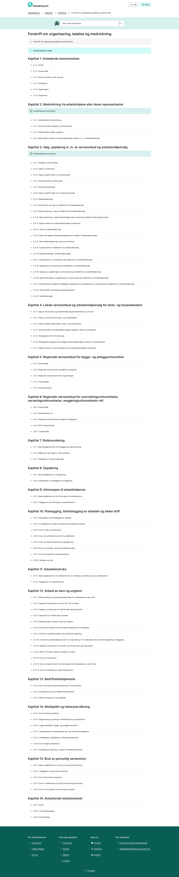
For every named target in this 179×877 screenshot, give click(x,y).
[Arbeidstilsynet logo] (38, 4)
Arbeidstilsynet (34, 13)
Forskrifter (62, 13)
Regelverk (49, 13)
